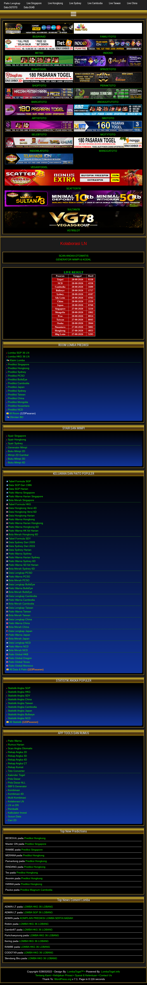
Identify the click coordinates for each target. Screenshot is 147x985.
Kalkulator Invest (17, 812)
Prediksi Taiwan (16, 394)
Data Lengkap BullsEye (22, 584)
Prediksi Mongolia (18, 402)
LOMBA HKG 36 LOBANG (38, 906)
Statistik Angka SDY (19, 695)
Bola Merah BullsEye (20, 591)
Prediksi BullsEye (17, 379)
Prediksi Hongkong (18, 368)
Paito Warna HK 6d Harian (23, 530)
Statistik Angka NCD (19, 718)
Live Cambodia (95, 3)
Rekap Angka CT (17, 763)
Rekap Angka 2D (17, 752)
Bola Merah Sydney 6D (22, 568)
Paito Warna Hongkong (22, 519)
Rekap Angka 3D (17, 755)
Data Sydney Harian (20, 549)
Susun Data (14, 816)
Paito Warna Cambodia (22, 599)
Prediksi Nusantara (18, 405)
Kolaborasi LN (73, 243)
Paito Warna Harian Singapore (26, 496)
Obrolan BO (16, 417)
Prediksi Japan (16, 387)
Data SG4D (29, 7)
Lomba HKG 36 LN (18, 356)
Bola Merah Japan (19, 638)
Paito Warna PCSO (19, 576)
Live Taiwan (115, 3)
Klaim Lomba (17, 360)
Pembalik (13, 808)
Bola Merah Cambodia (21, 603)
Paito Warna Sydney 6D (22, 561)
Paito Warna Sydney (20, 553)
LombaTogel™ (75, 971)
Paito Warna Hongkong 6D (24, 526)
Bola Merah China (19, 626)
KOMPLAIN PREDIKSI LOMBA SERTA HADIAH (46, 918)
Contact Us (105, 975)
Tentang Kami (43, 975)
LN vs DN (13, 805)
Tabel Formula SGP (20, 481)
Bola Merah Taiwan (19, 615)
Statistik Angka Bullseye (21, 714)
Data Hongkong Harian (22, 515)
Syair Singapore (17, 435)
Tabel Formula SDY (20, 538)
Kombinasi (14, 790)
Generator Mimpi (17, 447)
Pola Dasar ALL (16, 782)
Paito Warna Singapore (22, 492)
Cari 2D (12, 820)
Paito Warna (15, 740)
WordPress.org (62, 979)
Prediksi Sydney (17, 371)
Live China (132, 3)
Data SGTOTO (10, 7)
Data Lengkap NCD (20, 642)
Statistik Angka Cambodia (22, 706)
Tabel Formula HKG (20, 504)
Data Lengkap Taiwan (21, 607)
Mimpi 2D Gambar (18, 454)
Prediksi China (16, 398)
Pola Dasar (14, 778)
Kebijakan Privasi (63, 975)
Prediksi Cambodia (18, 383)
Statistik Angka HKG (19, 691)
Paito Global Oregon (20, 658)
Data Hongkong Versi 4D (23, 508)
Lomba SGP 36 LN (18, 352)
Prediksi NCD (15, 409)
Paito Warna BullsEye (21, 588)
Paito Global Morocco (21, 665)
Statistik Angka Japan (20, 710)
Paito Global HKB (18, 654)
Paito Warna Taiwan (20, 611)
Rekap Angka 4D (17, 759)
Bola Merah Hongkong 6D (23, 534)
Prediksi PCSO (16, 375)
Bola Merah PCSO (19, 580)
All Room (14, 413)
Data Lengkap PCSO (20, 572)
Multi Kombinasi (17, 797)
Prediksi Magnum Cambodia (36, 889)
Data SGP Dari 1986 (20, 485)
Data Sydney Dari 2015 (22, 546)
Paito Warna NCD (19, 646)
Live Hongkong (55, 3)
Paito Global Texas (19, 661)
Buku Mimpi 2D (16, 451)
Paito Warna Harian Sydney (24, 557)
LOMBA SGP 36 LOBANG (38, 912)
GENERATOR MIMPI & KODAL (73, 259)
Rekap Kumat (15, 767)
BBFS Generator (17, 786)
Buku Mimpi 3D (16, 458)
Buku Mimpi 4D (16, 462)
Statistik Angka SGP (19, 688)
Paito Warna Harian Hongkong (26, 523)
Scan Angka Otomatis (20, 748)
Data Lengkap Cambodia (23, 596)
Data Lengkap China (20, 619)
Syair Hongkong (17, 439)
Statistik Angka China (20, 699)
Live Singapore (34, 3)
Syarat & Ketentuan (86, 975)
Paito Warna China (19, 623)
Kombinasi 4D (16, 793)
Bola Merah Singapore (21, 500)
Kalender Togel (16, 775)
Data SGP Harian (18, 488)
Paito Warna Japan (19, 634)
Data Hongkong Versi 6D (23, 511)
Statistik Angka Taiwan (20, 703)
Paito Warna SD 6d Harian (23, 564)
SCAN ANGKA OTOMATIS (73, 255)
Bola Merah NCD (18, 650)
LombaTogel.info (110, 971)
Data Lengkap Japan (20, 631)
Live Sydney (75, 3)
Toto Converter (16, 770)
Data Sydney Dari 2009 (22, 542)
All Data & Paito (18, 669)
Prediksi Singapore (18, 364)
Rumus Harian (16, 744)
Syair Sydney (15, 443)
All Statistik (15, 722)
